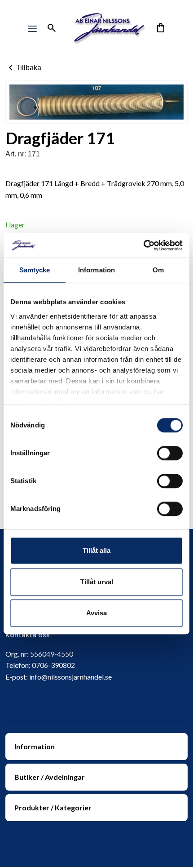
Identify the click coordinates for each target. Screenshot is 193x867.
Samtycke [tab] (34, 270)
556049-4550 (51, 653)
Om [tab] (158, 270)
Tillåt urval (96, 582)
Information (34, 746)
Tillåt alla (96, 550)
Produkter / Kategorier (53, 807)
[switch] (170, 453)
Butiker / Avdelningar (49, 777)
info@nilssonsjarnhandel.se (70, 676)
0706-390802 (53, 665)
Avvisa (96, 613)
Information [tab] (96, 270)
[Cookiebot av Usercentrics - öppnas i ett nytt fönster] (143, 245)
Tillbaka (23, 67)
